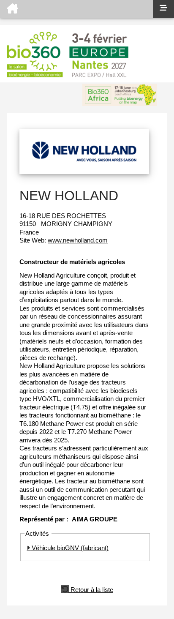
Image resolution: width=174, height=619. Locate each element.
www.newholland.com (78, 240)
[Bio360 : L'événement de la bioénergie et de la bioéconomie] (76, 9)
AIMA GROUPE (94, 519)
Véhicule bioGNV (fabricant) (69, 547)
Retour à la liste (91, 589)
